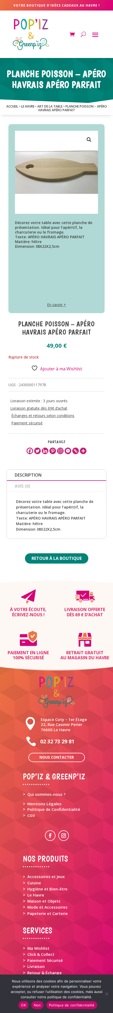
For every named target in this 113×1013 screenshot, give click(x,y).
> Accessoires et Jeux (44, 876)
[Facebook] (30, 451)
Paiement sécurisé (27, 422)
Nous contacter (56, 757)
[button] (89, 139)
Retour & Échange (44, 972)
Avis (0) (22, 486)
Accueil (12, 106)
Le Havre (35, 895)
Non (37, 1005)
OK (23, 1005)
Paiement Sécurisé (45, 960)
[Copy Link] (75, 451)
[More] (83, 451)
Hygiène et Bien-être (47, 888)
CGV (31, 815)
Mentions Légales (44, 803)
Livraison (36, 966)
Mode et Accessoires (47, 907)
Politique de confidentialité (72, 1005)
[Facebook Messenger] (68, 451)
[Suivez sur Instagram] (63, 835)
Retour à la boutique (57, 558)
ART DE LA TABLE (50, 106)
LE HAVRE (27, 106)
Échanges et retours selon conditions (42, 415)
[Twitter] (37, 451)
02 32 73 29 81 (57, 741)
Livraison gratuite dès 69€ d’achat (38, 408)
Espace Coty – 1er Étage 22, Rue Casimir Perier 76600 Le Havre (64, 724)
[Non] (106, 993)
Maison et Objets (43, 901)
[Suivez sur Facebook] (50, 835)
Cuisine (34, 882)
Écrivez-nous (27, 615)
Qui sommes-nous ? (46, 794)
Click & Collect (40, 954)
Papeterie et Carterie (47, 913)
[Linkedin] (45, 451)
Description (28, 475)
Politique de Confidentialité (53, 809)
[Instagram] (60, 451)
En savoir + (56, 304)
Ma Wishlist (38, 948)
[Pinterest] (52, 451)
